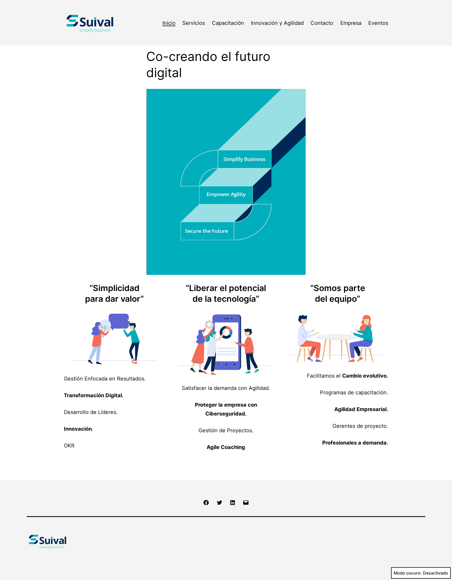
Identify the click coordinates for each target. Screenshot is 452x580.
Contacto (321, 23)
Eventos (378, 23)
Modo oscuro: (408, 573)
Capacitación (228, 23)
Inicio (169, 23)
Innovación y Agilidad (277, 23)
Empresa (350, 23)
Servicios (193, 23)
